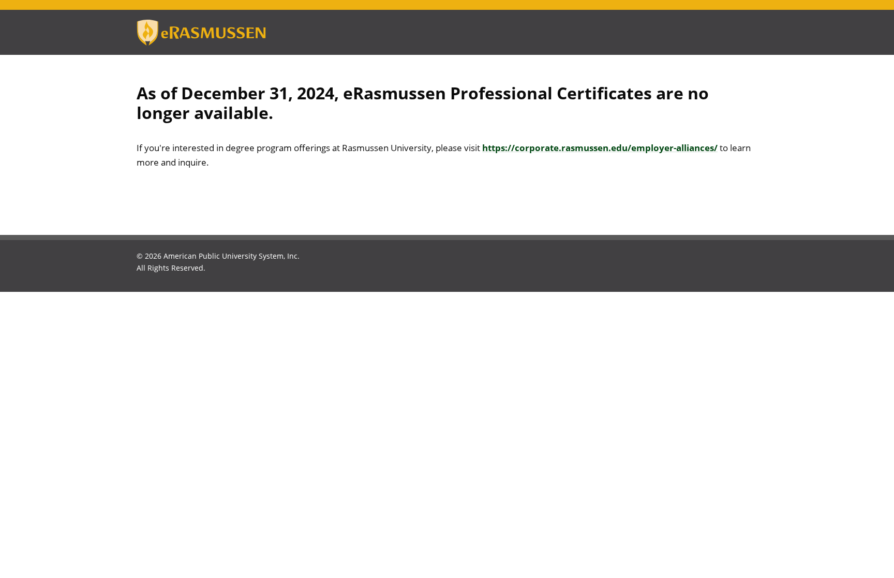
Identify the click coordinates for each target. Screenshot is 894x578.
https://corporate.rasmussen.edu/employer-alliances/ (600, 148)
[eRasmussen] (214, 33)
